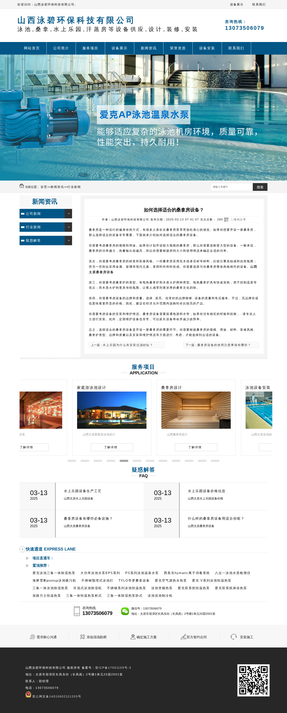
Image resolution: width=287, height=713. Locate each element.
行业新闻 (74, 187)
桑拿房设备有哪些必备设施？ (88, 518)
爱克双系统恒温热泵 (194, 588)
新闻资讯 (149, 48)
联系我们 (259, 4)
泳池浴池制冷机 (160, 595)
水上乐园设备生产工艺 (83, 491)
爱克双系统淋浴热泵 (231, 588)
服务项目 (90, 48)
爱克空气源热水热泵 (171, 580)
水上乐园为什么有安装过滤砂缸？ (128, 345)
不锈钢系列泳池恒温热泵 (126, 588)
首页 (44, 187)
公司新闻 (33, 213)
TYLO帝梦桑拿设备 (134, 580)
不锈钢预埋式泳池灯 (97, 580)
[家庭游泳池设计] (58, 427)
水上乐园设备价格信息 (207, 491)
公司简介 (61, 48)
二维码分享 (238, 219)
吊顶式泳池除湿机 (87, 588)
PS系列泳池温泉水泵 (142, 573)
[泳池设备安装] (227, 427)
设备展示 (237, 4)
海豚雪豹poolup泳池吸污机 (54, 580)
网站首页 (32, 48)
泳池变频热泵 (162, 588)
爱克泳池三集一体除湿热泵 (54, 573)
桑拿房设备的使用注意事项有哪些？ (224, 345)
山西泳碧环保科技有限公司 (108, 24)
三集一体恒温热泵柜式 (84, 595)
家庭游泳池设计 (38, 387)
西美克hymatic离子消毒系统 (187, 573)
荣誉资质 (178, 48)
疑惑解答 (33, 240)
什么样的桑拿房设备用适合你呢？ (216, 518)
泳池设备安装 (205, 387)
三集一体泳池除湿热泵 (50, 588)
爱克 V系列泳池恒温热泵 (212, 580)
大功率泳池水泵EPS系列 (100, 573)
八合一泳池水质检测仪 (233, 573)
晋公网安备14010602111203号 (56, 696)
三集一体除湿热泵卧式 (125, 595)
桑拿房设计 (118, 387)
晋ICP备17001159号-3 (113, 667)
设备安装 (207, 48)
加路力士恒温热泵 (47, 595)
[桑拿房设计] (143, 427)
